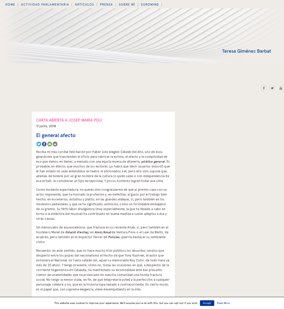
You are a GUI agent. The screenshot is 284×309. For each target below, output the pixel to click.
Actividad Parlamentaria (35, 3)
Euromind (116, 3)
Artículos (66, 3)
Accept (207, 303)
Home (8, 3)
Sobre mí (98, 3)
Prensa (82, 3)
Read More (223, 303)
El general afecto (56, 132)
